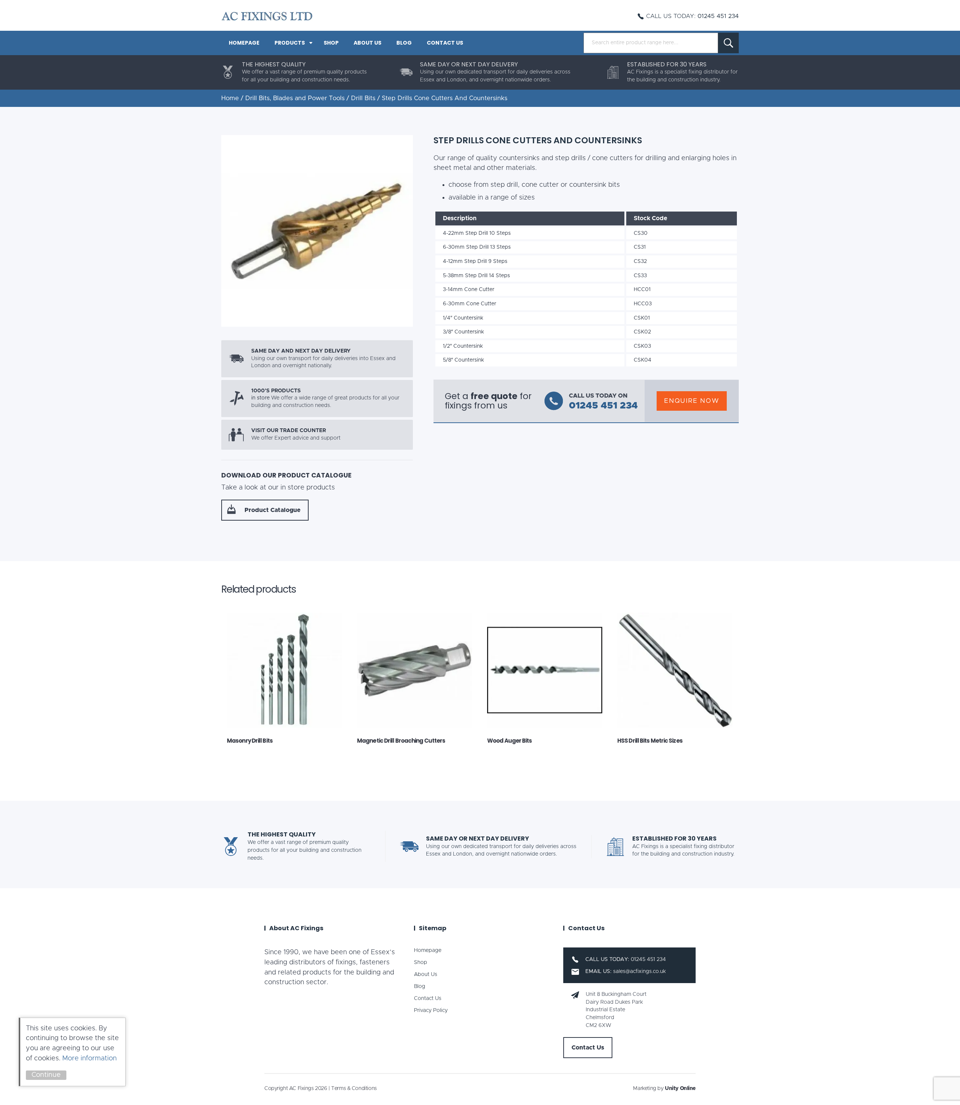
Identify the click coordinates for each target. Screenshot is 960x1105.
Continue (46, 1075)
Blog (404, 43)
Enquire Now (691, 401)
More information (89, 1058)
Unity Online (680, 1088)
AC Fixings (267, 16)
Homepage (244, 43)
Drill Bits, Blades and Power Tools (295, 98)
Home (230, 98)
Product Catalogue (272, 510)
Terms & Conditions (353, 1088)
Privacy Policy (431, 1010)
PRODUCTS (289, 43)
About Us (367, 43)
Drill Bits (363, 98)
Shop (331, 43)
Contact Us (445, 43)
